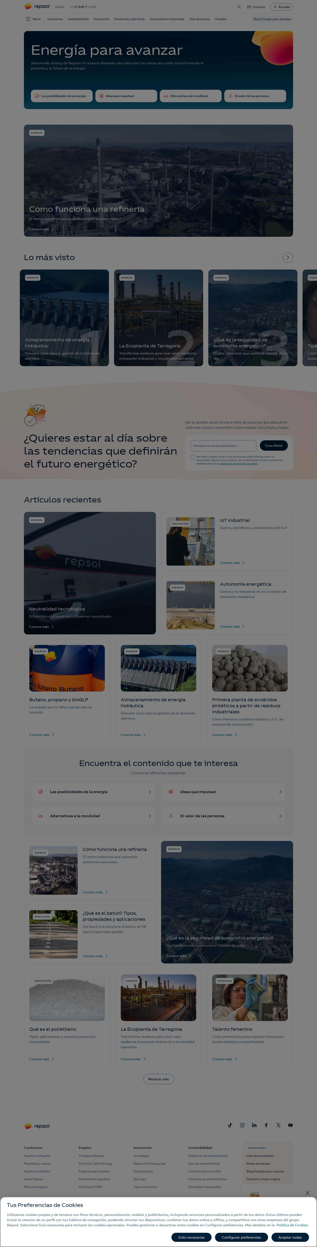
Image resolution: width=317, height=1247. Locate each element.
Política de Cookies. (293, 1225)
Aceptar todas (290, 1237)
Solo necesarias (191, 1237)
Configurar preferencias (241, 1237)
